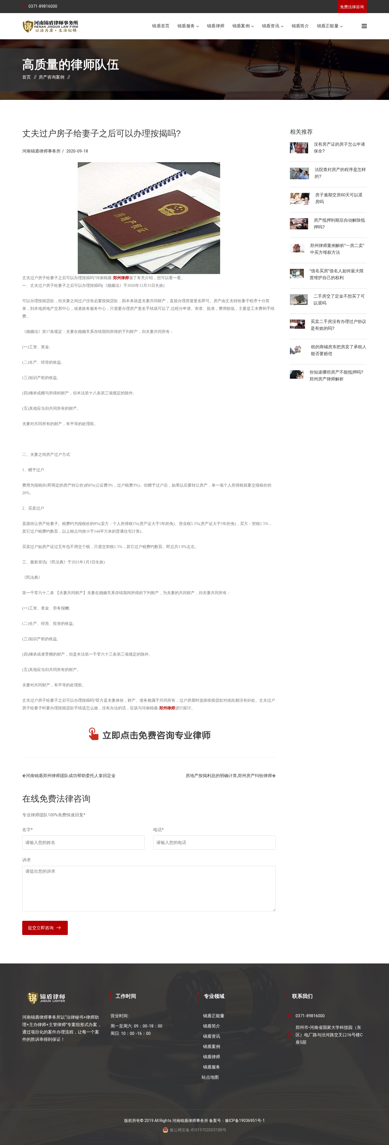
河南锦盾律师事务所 (41, 151)
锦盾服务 (186, 25)
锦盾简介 (300, 25)
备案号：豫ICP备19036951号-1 (237, 1120)
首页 (26, 77)
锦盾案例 (241, 25)
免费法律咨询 (352, 7)
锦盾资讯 (270, 25)
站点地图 (210, 1077)
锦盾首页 (160, 25)
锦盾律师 (215, 25)
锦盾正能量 (328, 25)
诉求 (26, 859)
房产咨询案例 (51, 77)
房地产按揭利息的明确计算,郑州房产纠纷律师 (229, 775)
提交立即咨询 (41, 927)
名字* (27, 829)
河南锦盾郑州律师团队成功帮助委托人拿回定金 (71, 775)
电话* (158, 829)
